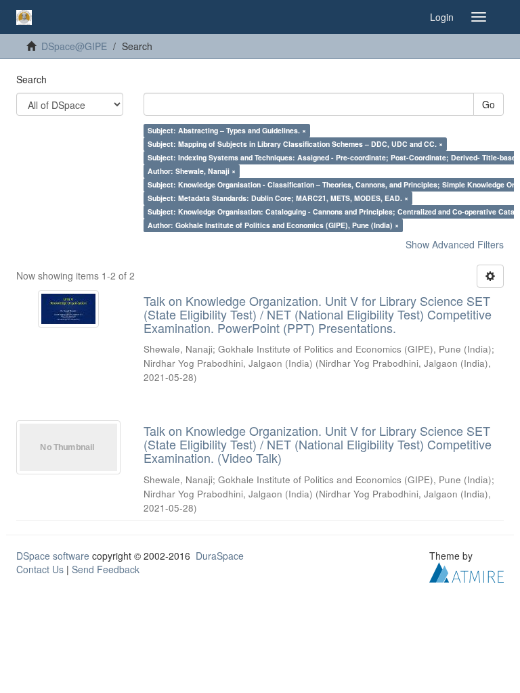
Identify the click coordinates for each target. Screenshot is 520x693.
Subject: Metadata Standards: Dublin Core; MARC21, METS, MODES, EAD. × (278, 198)
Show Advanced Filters (455, 244)
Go (488, 104)
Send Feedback (105, 569)
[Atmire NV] (466, 570)
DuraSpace (220, 555)
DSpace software (52, 555)
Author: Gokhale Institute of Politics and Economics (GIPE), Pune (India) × (273, 225)
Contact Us (40, 569)
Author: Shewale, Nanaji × (192, 171)
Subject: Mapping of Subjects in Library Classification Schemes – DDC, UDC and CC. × (295, 144)
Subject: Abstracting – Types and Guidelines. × (227, 130)
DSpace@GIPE (74, 46)
